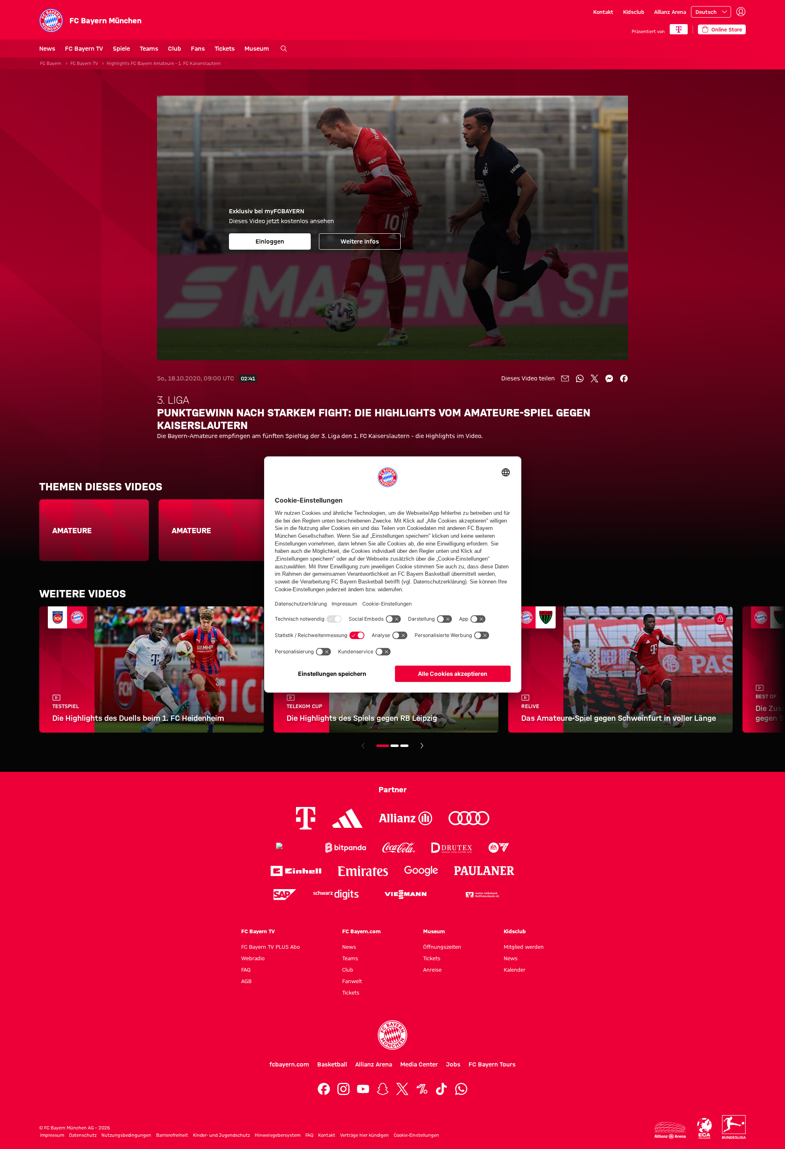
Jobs (453, 1064)
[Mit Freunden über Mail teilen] (565, 378)
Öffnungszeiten (442, 947)
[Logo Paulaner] (484, 870)
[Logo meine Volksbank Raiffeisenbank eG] (481, 895)
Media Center (419, 1064)
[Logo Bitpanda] (345, 848)
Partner (393, 789)
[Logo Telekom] (306, 818)
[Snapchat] (382, 1088)
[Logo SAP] (285, 894)
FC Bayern (50, 63)
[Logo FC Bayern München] (392, 1035)
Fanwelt (352, 981)
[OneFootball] (421, 1088)
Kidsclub (633, 12)
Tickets (225, 48)
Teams (149, 48)
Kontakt (603, 12)
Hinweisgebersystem (278, 1135)
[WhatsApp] (461, 1088)
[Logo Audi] (469, 818)
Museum (256, 48)
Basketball (332, 1064)
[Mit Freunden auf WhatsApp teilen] (580, 378)
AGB (246, 981)
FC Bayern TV (84, 48)
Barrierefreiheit (172, 1135)
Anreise (432, 969)
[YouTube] (363, 1088)
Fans (198, 48)
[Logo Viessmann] (405, 894)
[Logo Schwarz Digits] (336, 895)
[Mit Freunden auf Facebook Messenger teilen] (609, 378)
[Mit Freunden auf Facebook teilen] (624, 378)
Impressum (52, 1135)
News (47, 48)
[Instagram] (343, 1088)
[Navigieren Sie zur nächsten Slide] (422, 746)
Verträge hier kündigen (364, 1135)
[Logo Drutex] (451, 848)
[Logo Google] (421, 871)
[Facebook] (323, 1088)
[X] (402, 1088)
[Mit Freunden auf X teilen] (594, 378)
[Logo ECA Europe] (704, 1128)
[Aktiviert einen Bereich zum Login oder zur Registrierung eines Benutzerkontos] (741, 12)
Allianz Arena (670, 12)
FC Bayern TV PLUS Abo (270, 947)
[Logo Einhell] (296, 871)
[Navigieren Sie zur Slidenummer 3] (404, 745)
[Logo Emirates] (363, 871)
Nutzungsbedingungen (126, 1135)
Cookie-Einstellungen (416, 1135)
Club (174, 48)
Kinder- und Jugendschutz (221, 1135)
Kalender (514, 969)
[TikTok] (441, 1088)
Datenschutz (82, 1135)
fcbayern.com (289, 1064)
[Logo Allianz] (405, 818)
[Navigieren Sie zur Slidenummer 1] (383, 745)
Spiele (121, 48)
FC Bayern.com (361, 931)
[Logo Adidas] (347, 818)
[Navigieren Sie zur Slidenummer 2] (394, 745)
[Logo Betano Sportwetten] (292, 848)
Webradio (253, 958)
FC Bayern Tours (492, 1064)
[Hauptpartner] (679, 29)
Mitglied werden (524, 947)
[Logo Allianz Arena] (670, 1130)
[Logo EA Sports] (498, 848)
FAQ (246, 969)
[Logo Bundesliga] (734, 1127)
